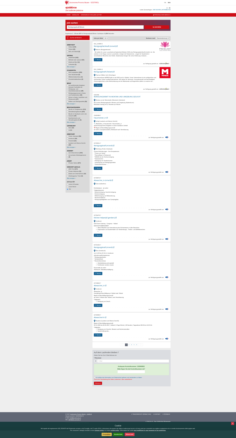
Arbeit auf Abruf (74, 62)
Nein (71, 127)
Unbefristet (73, 57)
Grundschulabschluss (76, 79)
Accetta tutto (118, 434)
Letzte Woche (72, 186)
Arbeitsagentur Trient (76, 176)
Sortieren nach (150, 38)
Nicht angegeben (75, 72)
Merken (98, 59)
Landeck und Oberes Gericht (77, 144)
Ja (70, 130)
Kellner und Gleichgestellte (78, 101)
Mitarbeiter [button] (166, 9)
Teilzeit (72, 49)
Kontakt (157, 414)
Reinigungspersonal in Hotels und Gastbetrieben (77, 94)
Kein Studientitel (74, 74)
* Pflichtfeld (97, 358)
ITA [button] (165, 2)
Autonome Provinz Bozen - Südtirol (81, 414)
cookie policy (115, 430)
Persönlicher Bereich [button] (162, 15)
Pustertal (73, 141)
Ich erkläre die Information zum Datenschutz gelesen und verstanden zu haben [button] (119, 377)
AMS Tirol (73, 169)
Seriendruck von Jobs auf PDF (91, 15)
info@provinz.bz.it (75, 418)
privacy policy (99, 430)
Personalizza (107, 434)
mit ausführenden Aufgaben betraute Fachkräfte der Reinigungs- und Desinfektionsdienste (77, 88)
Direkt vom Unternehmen (77, 173)
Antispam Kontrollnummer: (131, 366)
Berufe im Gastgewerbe (77, 109)
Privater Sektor (75, 163)
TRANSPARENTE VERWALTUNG (141, 414)
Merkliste (75, 15)
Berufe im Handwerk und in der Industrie (78, 114)
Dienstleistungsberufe (77, 111)
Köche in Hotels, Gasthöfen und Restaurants (78, 98)
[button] (162, 15)
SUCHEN (157, 27)
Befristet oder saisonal (76, 60)
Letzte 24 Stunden (74, 184)
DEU (169, 2)
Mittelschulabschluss (76, 77)
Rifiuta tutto (129, 434)
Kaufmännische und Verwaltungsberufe (75, 119)
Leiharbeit (72, 64)
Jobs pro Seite (98, 38)
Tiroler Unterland (75, 136)
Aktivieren (98, 383)
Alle (70, 189)
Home (68, 15)
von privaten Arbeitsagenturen (77, 156)
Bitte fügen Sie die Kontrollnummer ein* (131, 369)
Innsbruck (73, 138)
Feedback (166, 414)
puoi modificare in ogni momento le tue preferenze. (150, 430)
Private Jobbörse (75, 171)
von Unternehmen (76, 153)
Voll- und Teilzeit (74, 51)
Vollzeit (72, 47)
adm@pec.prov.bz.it (74, 420)
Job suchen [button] (157, 9)
